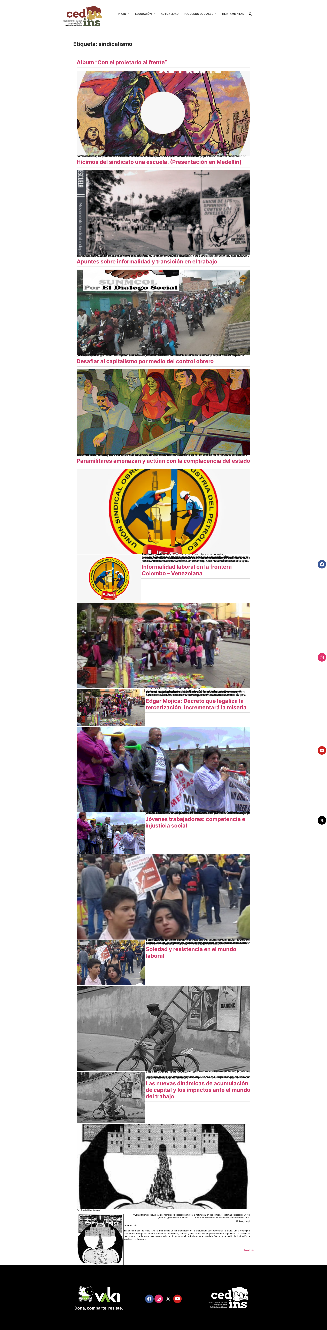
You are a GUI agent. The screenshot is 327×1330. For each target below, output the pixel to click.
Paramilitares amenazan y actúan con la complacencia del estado (163, 460)
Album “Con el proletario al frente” (122, 62)
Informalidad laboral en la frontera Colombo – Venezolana (187, 570)
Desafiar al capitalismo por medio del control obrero (145, 361)
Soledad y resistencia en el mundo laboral (191, 952)
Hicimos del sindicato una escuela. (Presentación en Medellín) (159, 162)
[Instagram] (322, 657)
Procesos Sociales (198, 14)
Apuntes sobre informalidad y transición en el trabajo (147, 261)
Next (249, 1250)
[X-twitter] (322, 820)
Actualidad (170, 14)
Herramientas (233, 14)
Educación (143, 14)
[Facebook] (322, 564)
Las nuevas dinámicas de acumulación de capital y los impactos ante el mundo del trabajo (198, 1090)
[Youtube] (322, 750)
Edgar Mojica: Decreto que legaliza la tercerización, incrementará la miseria (196, 704)
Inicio (122, 14)
